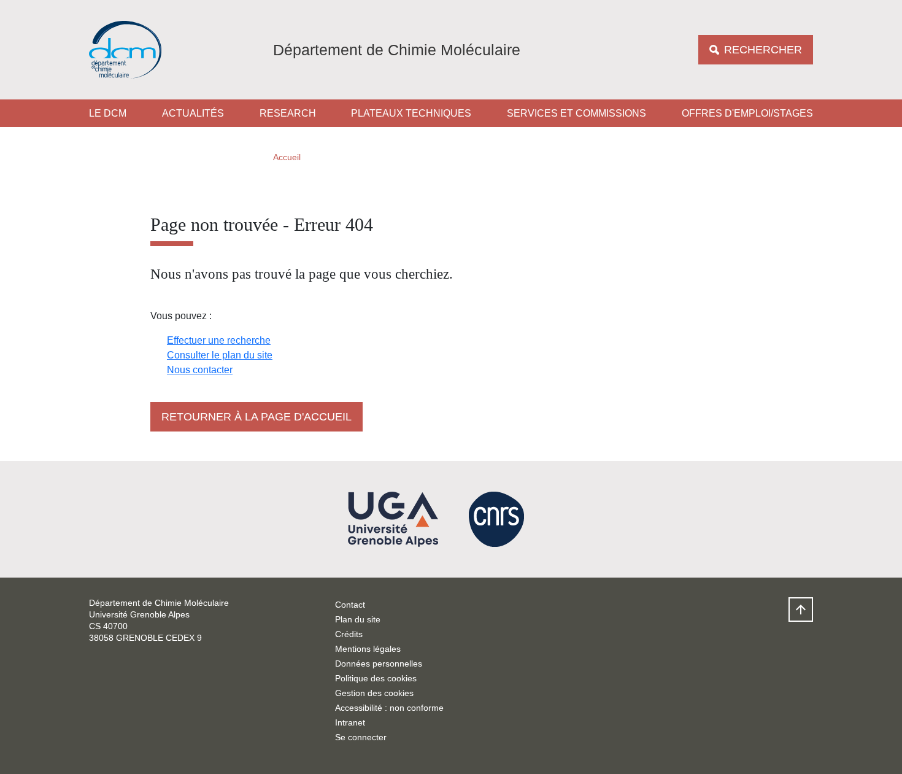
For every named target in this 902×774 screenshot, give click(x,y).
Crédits (349, 634)
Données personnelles (378, 663)
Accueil (287, 157)
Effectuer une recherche (219, 340)
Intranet (350, 722)
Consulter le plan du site (219, 355)
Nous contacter (200, 370)
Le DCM (107, 113)
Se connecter (361, 737)
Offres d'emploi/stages (747, 113)
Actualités (193, 113)
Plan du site (357, 619)
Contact (350, 605)
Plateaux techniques (411, 113)
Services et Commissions (576, 113)
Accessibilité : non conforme (389, 708)
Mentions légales (368, 649)
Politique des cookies (376, 678)
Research (288, 113)
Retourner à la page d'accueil (256, 417)
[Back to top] (800, 609)
